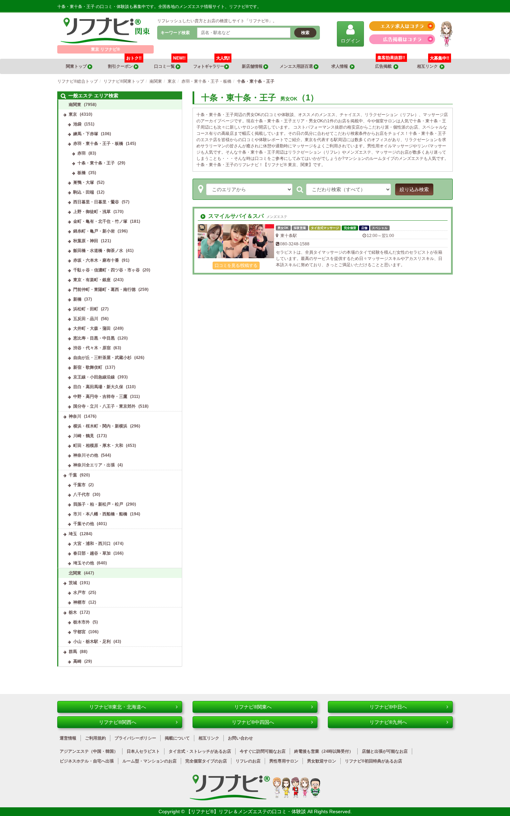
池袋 (77, 124)
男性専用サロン (283, 761)
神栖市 (79, 602)
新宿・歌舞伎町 (87, 367)
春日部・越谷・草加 (92, 553)
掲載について (177, 738)
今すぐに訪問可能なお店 (263, 751)
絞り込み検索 (414, 189)
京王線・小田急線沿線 (94, 377)
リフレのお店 (248, 761)
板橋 (81, 172)
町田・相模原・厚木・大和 (98, 445)
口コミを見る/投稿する (236, 265)
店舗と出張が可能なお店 (385, 751)
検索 (305, 32)
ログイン (350, 40)
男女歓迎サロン (321, 761)
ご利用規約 (95, 738)
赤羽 (81, 153)
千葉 (73, 475)
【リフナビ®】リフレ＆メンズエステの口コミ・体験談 (246, 811)
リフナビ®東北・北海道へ (117, 707)
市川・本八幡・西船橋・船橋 (100, 514)
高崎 (77, 661)
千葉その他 (83, 523)
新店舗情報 (252, 66)
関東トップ (76, 66)
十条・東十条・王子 (96, 163)
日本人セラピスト (143, 751)
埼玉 (73, 533)
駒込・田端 (83, 192)
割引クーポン (125, 64)
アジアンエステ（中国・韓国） (89, 751)
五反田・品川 (85, 318)
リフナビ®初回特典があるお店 (373, 761)
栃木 (73, 612)
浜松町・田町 (85, 309)
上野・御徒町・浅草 (92, 211)
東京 (73, 114)
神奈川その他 (85, 455)
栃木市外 (81, 622)
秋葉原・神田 (85, 240)
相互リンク (433, 64)
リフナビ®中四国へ (253, 722)
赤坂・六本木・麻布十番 (96, 260)
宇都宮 (79, 631)
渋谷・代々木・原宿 (92, 347)
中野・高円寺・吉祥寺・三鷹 (100, 396)
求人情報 (340, 66)
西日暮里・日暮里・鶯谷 (96, 201)
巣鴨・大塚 (83, 182)
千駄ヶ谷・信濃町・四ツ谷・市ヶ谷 (106, 270)
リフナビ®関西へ (117, 722)
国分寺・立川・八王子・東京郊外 (104, 406)
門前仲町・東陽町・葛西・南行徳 (104, 289)
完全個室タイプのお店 (206, 761)
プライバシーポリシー (135, 738)
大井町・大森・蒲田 (92, 328)
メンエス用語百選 (297, 66)
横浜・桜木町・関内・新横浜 (100, 426)
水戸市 (79, 592)
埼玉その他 (83, 563)
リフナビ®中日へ (388, 707)
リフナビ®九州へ (388, 722)
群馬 (73, 651)
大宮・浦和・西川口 (92, 543)
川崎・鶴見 (83, 435)
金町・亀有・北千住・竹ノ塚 (100, 221)
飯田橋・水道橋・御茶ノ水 (98, 250)
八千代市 (81, 494)
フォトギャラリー (211, 64)
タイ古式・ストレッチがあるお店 (200, 751)
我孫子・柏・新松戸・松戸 (98, 504)
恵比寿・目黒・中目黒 (94, 338)
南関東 (75, 104)
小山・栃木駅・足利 (92, 641)
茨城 (73, 582)
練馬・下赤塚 (85, 133)
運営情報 (68, 738)
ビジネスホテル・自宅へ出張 (87, 761)
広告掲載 (384, 66)
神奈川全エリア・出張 (94, 465)
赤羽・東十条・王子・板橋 (98, 143)
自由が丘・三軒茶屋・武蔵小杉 (102, 357)
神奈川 (75, 416)
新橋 (77, 299)
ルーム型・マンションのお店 (149, 761)
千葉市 (79, 484)
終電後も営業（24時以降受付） (323, 751)
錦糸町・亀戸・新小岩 (94, 231)
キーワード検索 (175, 32)
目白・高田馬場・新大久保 (98, 386)
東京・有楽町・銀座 (92, 279)
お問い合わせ (240, 738)
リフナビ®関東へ (253, 707)
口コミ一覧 (170, 64)
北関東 (75, 573)
